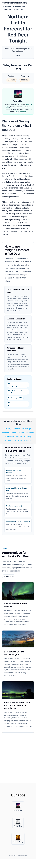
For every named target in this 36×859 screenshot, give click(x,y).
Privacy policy (22, 855)
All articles (7, 576)
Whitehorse (9, 437)
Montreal (5, 433)
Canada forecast (19, 7)
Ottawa (13, 433)
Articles (16, 9)
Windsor (19, 437)
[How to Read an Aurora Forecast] (18, 593)
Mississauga (26, 429)
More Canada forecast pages (16, 404)
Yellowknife (9, 441)
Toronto (21, 433)
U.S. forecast (6, 7)
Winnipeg (27, 437)
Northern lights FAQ (15, 398)
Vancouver (30, 433)
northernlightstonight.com (14, 3)
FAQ (22, 9)
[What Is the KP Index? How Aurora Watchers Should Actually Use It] (18, 692)
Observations (7, 9)
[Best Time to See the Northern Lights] (18, 639)
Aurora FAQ (12, 855)
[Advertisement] (18, 759)
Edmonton (16, 429)
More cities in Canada (23, 441)
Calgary (8, 429)
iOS (16, 112)
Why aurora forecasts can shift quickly (17, 385)
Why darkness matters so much (17, 392)
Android (23, 112)
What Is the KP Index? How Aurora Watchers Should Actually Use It (17, 705)
